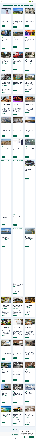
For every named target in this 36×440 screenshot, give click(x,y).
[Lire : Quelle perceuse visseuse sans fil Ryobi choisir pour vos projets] (18, 343)
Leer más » (3, 26)
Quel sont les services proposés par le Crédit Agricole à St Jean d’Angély (29, 83)
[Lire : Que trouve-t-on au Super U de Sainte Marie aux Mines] (6, 321)
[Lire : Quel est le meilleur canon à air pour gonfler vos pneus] (18, 76)
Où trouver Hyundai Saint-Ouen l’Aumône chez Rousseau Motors (17, 306)
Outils (14, 347)
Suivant (33, 429)
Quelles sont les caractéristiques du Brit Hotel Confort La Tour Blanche (18, 284)
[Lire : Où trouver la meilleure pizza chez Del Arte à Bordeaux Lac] (6, 98)
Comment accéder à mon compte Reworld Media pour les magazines (17, 149)
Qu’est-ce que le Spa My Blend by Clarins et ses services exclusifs (17, 127)
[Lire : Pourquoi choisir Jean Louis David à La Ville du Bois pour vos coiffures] (30, 408)
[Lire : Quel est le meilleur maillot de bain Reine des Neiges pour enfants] (6, 11)
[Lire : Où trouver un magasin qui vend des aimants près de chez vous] (6, 299)
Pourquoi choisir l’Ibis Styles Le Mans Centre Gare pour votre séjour (6, 83)
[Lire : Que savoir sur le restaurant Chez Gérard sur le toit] (18, 186)
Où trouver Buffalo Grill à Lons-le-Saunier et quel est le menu (17, 61)
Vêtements (3, 15)
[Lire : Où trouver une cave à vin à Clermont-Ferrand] (30, 343)
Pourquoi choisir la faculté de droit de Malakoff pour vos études (29, 169)
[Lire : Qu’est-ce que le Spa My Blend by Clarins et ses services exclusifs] (18, 120)
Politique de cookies (16, 434)
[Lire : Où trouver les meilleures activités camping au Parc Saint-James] (30, 321)
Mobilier (26, 347)
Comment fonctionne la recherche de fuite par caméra (5, 40)
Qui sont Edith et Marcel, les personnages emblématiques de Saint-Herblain (6, 216)
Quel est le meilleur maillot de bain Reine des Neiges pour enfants (6, 18)
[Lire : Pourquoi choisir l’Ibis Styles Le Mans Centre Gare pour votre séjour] (6, 76)
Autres (14, 15)
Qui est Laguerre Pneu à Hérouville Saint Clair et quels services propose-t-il (17, 393)
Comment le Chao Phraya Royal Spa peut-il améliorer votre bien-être (29, 372)
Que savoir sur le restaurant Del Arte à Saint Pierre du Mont (6, 61)
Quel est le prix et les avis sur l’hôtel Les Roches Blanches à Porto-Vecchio (6, 372)
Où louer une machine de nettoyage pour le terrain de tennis (29, 149)
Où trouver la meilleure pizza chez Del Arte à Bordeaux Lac (6, 105)
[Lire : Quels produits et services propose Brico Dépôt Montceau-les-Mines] (18, 321)
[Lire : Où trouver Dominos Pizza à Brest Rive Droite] (30, 299)
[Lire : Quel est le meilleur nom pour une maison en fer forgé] (30, 98)
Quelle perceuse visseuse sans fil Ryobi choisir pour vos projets (17, 350)
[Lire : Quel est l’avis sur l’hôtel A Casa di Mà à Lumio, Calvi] (6, 408)
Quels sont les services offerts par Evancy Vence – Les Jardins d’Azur (17, 18)
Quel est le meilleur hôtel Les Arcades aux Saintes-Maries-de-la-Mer (29, 18)
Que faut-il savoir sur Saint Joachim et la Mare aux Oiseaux (29, 127)
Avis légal (12, 434)
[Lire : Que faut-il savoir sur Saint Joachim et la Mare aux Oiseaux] (30, 120)
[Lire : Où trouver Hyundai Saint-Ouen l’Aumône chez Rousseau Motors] (18, 299)
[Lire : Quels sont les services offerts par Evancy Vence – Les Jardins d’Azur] (18, 11)
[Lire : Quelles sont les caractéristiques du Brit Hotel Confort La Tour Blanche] (18, 254)
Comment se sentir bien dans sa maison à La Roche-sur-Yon (29, 61)
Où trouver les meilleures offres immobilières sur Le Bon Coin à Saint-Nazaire (29, 237)
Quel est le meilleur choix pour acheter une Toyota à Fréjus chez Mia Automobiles (17, 415)
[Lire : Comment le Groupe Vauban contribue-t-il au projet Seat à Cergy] (6, 120)
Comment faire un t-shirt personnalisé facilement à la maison (29, 40)
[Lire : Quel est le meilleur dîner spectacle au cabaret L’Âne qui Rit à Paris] (18, 98)
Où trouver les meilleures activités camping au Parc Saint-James (29, 328)
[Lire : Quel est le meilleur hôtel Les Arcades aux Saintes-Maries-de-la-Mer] (30, 11)
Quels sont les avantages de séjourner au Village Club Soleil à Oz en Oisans (6, 350)
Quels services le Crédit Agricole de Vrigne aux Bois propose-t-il (6, 393)
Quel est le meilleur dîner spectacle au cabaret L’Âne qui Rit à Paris (17, 105)
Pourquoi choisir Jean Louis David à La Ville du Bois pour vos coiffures (29, 415)
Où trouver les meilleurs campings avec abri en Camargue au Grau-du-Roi (6, 237)
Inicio (9, 434)
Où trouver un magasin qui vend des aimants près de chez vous (6, 306)
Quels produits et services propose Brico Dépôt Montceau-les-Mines (17, 328)
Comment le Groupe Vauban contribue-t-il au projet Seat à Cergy (6, 127)
